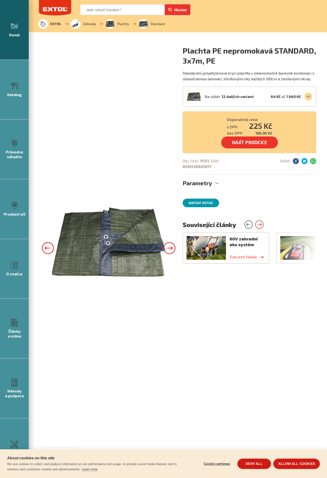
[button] (48, 248)
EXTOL (55, 24)
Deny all (254, 464)
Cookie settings (217, 464)
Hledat (180, 9)
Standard (158, 24)
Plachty (123, 24)
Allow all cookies (296, 464)
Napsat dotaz (201, 203)
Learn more (89, 469)
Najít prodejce (249, 142)
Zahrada (89, 24)
